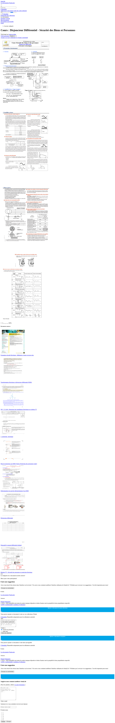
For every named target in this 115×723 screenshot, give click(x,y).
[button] (4, 323)
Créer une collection (6, 633)
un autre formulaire (19, 684)
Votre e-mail (4, 701)
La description (7, 622)
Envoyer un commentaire (7, 588)
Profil (2, 23)
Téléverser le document (7, 10)
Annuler (3, 721)
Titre (2, 618)
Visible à (3, 628)
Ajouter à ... (13, 36)
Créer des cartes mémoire (20, 10)
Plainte (2, 601)
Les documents (5, 3)
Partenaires (7, 601)
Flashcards (12, 3)
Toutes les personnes (8, 629)
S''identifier (4, 9)
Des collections (11, 15)
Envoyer (9, 721)
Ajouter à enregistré (22, 37)
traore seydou (12, 34)
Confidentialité (9, 604)
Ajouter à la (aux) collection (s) (9, 37)
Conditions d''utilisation (19, 604)
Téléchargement (5, 36)
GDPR (3, 604)
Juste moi (5, 631)
